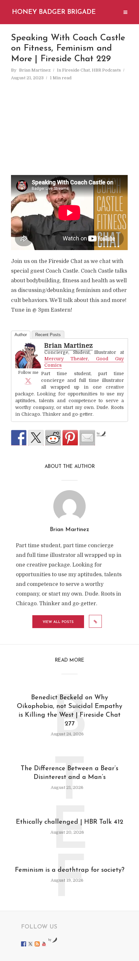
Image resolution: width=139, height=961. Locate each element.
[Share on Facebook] (19, 437)
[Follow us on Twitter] (30, 943)
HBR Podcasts (106, 70)
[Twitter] (28, 380)
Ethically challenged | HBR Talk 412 (69, 822)
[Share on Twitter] (36, 437)
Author (21, 334)
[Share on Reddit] (53, 437)
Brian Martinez (35, 70)
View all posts (58, 622)
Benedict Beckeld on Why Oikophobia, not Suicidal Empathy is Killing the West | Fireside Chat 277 (69, 710)
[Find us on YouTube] (44, 943)
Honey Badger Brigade (54, 12)
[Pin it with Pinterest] (70, 437)
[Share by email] (87, 437)
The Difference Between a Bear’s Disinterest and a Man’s (69, 773)
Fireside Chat (76, 70)
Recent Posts (48, 334)
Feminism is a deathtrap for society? (69, 870)
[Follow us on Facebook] (23, 943)
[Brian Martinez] (28, 355)
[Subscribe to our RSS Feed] (37, 943)
